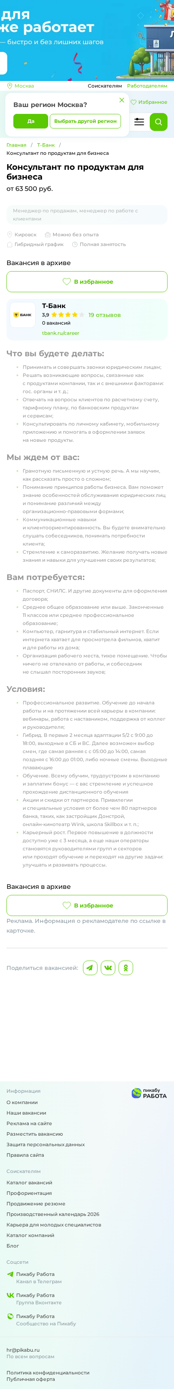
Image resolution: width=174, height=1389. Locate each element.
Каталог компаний (30, 1235)
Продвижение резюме (36, 1204)
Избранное (153, 102)
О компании (22, 1102)
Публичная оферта (30, 1379)
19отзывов (105, 315)
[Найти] (159, 122)
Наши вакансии (26, 1113)
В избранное (93, 281)
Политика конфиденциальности (47, 1373)
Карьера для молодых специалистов (53, 1225)
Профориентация (29, 1193)
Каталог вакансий (29, 1182)
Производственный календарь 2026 (52, 1214)
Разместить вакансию (34, 1134)
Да (31, 121)
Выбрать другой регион (85, 121)
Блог (12, 1246)
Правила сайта (25, 1155)
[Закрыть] (122, 100)
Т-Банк (46, 145)
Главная (16, 145)
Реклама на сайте (29, 1123)
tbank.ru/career (60, 333)
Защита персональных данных (45, 1144)
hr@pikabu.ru (23, 1350)
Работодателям (147, 86)
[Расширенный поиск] (139, 122)
